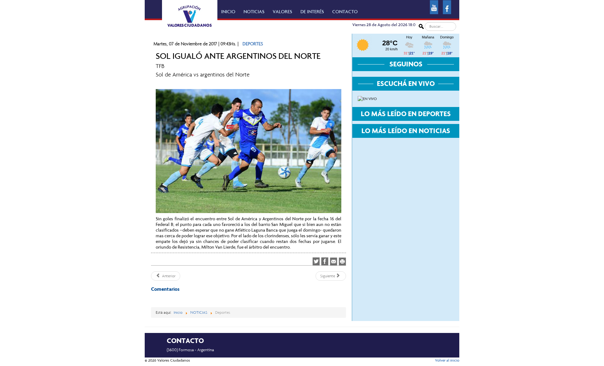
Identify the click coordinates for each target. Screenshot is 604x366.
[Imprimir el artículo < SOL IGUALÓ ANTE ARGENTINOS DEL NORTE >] (342, 261)
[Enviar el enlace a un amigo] (333, 261)
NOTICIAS (254, 11)
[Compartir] (324, 261)
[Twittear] (316, 261)
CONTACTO (345, 11)
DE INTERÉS (312, 11)
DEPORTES (253, 44)
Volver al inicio (447, 360)
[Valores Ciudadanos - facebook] (447, 6)
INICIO (228, 11)
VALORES (282, 11)
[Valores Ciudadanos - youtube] (434, 6)
